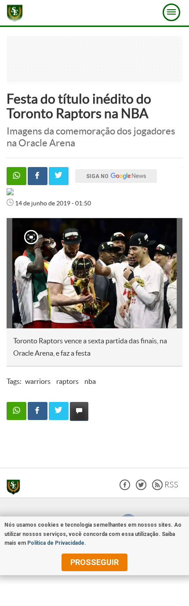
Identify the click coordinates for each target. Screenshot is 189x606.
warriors (38, 381)
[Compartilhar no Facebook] (37, 176)
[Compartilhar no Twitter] (59, 176)
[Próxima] (166, 273)
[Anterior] (18, 273)
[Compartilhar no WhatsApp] (16, 176)
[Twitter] (141, 487)
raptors (67, 381)
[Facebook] (125, 487)
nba (90, 381)
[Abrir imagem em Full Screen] (31, 237)
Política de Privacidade (55, 543)
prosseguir (94, 562)
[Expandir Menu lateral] (171, 12)
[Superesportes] (16, 488)
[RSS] (165, 487)
